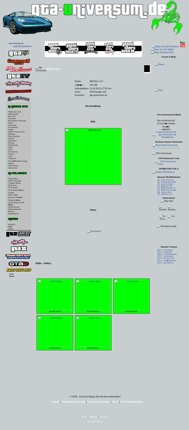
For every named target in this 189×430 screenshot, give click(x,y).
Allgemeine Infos (14, 112)
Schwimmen (13, 152)
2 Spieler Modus (14, 183)
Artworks (11, 224)
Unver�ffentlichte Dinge (17, 161)
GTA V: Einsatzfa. (164, 252)
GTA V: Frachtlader (165, 250)
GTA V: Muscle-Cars (165, 258)
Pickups (11, 143)
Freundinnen (13, 127)
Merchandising (14, 136)
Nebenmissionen (14, 209)
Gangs (10, 130)
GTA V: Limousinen (165, 256)
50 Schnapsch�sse (16, 190)
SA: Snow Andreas (165, 184)
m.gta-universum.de (166, 132)
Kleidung (11, 134)
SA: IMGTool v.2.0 (165, 194)
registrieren (26, 46)
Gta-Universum (16, 43)
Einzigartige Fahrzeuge (17, 121)
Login (15, 46)
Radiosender (13, 145)
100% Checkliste (14, 181)
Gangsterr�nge (14, 200)
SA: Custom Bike (164, 192)
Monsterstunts (14, 207)
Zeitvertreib (12, 168)
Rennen (11, 211)
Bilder (10, 227)
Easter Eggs (13, 195)
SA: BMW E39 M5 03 (166, 188)
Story (10, 150)
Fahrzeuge (12, 125)
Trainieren (12, 158)
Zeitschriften (13, 166)
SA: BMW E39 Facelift (166, 190)
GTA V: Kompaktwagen (167, 254)
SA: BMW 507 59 (164, 186)
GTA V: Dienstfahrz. (165, 263)
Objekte (11, 138)
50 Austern (12, 185)
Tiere (10, 156)
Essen (10, 123)
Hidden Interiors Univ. (16, 132)
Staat (10, 147)
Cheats (11, 193)
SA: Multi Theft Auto (165, 180)
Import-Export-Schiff (16, 203)
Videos (11, 229)
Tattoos (11, 154)
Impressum (103, 417)
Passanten (12, 141)
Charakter (12, 118)
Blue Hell (11, 116)
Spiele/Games (13, 214)
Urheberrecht (93, 417)
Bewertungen (13, 114)
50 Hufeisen (13, 188)
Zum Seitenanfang (94, 421)
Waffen (11, 163)
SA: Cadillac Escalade (166, 182)
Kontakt (85, 417)
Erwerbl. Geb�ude (15, 197)
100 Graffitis (13, 179)
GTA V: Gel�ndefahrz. (167, 260)
